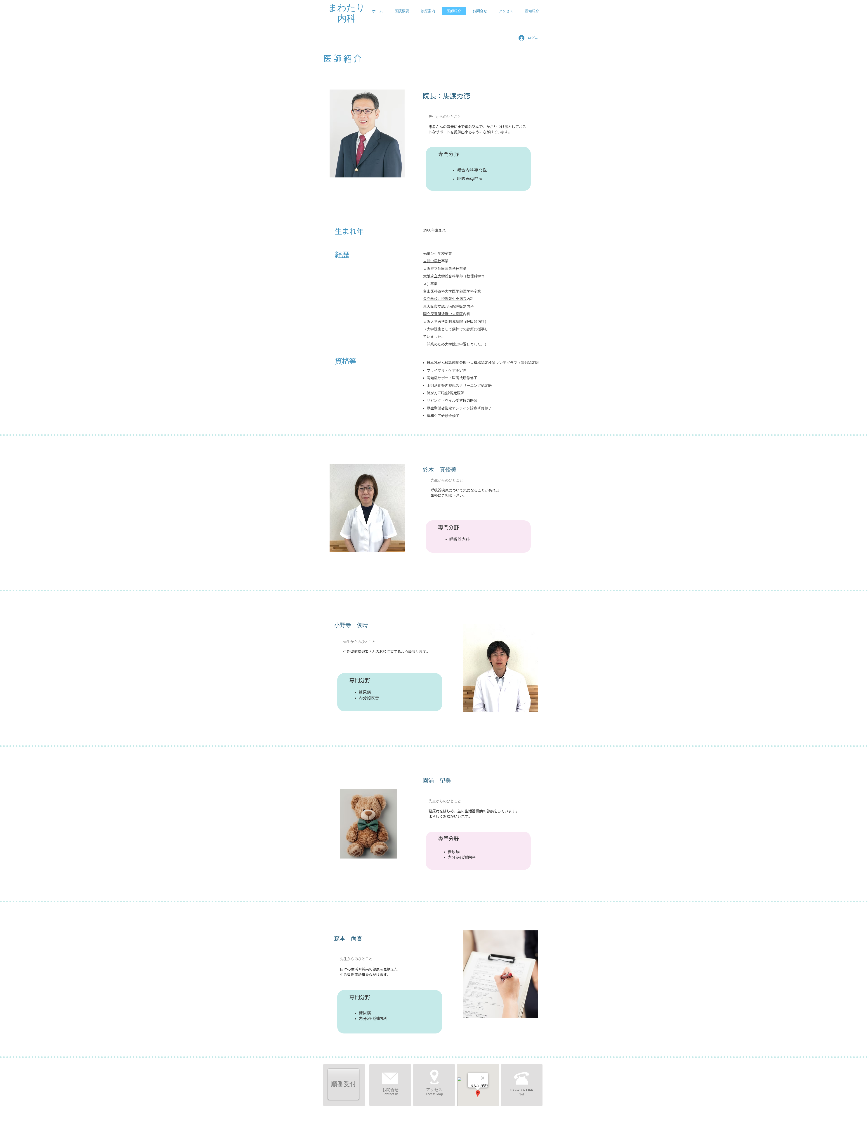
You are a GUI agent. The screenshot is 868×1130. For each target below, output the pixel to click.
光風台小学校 (434, 253)
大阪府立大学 (434, 276)
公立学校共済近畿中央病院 (445, 299)
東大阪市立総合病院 (439, 306)
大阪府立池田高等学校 (441, 269)
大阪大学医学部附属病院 (443, 321)
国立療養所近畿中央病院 (443, 314)
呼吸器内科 (476, 321)
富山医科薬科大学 (437, 291)
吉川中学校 (432, 261)
